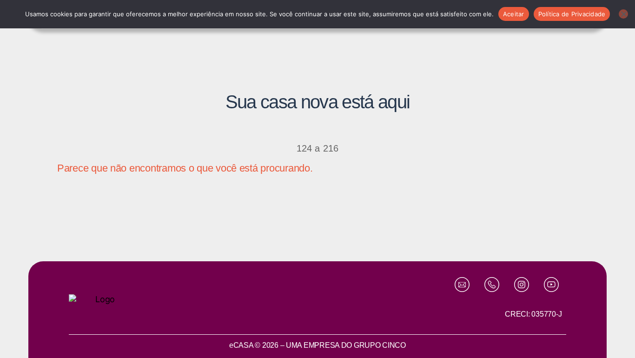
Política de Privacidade (572, 14)
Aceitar (513, 14)
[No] (623, 14)
